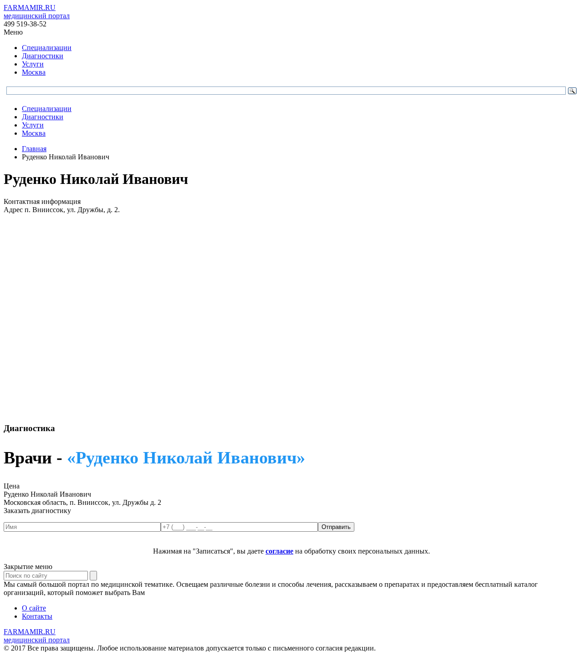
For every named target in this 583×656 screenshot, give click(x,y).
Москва (34, 72)
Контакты (37, 616)
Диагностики (42, 56)
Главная (34, 149)
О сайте (34, 608)
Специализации (47, 47)
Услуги (33, 64)
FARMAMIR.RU (37, 12)
